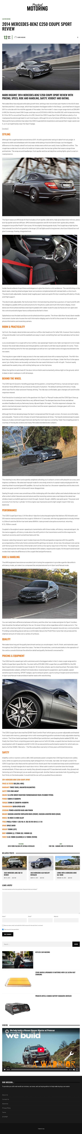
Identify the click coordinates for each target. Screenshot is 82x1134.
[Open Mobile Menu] (74, 7)
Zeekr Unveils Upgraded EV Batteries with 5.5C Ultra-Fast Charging (55, 973)
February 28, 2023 (61, 878)
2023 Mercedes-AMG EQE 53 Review (13, 874)
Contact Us (5, 1099)
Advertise (5, 1103)
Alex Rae (14, 878)
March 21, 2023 (34, 878)
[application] (41, 1050)
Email (30, 916)
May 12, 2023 (7, 878)
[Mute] (74, 1070)
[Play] (5, 1070)
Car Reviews (6, 19)
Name (4, 916)
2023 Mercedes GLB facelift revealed (40, 874)
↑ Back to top (41, 1128)
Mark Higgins (21, 37)
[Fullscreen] (77, 1070)
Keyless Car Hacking (42, 952)
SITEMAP (5, 1117)
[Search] (78, 7)
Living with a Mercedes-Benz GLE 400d (67, 874)
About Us (5, 1095)
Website (56, 916)
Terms (4, 1112)
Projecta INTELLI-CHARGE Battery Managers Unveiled (53, 996)
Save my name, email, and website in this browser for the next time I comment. (23, 925)
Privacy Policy (6, 1108)
